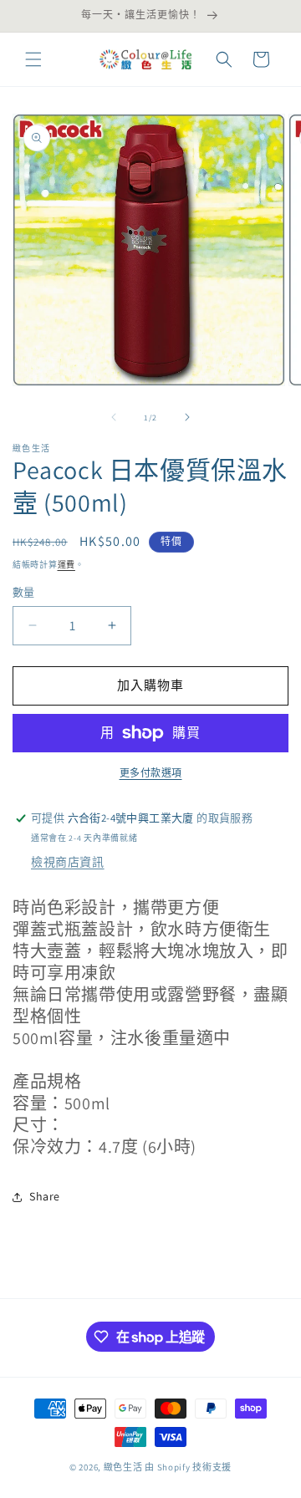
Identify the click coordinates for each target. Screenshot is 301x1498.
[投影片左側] (113, 417)
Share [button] (44, 1196)
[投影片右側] (187, 417)
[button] (33, 59)
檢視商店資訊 (68, 861)
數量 (24, 592)
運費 (66, 564)
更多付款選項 (151, 773)
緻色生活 (123, 1467)
